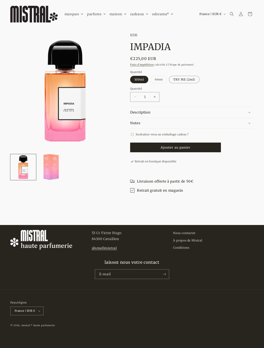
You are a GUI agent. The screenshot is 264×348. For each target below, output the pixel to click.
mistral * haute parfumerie (38, 325)
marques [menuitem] (72, 14)
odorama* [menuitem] (160, 14)
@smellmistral (104, 248)
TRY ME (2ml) (184, 79)
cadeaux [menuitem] (137, 14)
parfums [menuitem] (94, 14)
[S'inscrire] (164, 274)
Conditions (181, 248)
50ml (161, 80)
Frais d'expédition (142, 64)
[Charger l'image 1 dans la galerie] (23, 167)
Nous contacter (184, 233)
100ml (139, 79)
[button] (231, 14)
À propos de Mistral (187, 240)
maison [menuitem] (116, 14)
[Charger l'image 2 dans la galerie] (51, 167)
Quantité (136, 88)
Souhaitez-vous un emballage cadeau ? (162, 134)
